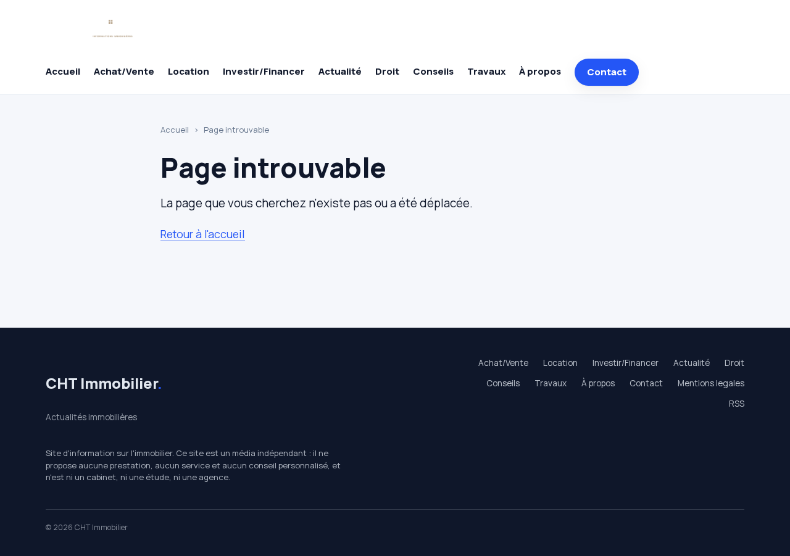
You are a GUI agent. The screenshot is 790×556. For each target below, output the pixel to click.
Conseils (433, 71)
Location (188, 71)
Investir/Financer (264, 71)
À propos (540, 71)
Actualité (340, 71)
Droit (387, 71)
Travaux (486, 71)
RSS (736, 403)
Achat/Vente (124, 71)
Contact (606, 71)
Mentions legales (711, 383)
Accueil (63, 71)
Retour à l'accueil (202, 233)
